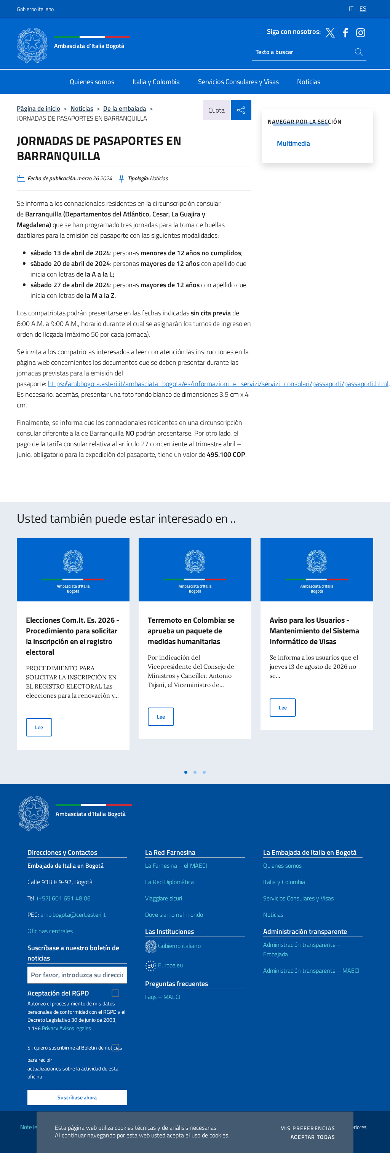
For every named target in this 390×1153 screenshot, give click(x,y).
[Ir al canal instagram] (358, 32)
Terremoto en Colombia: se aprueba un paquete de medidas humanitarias (191, 630)
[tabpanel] (73, 651)
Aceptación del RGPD (58, 993)
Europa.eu (170, 965)
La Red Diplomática (169, 881)
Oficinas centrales (50, 930)
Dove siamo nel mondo (174, 914)
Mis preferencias (307, 1128)
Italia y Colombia (284, 881)
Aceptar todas (313, 1137)
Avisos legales (75, 1028)
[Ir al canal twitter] (328, 32)
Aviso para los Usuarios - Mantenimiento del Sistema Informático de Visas (314, 630)
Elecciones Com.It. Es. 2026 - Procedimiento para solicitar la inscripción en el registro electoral (72, 636)
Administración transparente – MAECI (311, 970)
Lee (43, 727)
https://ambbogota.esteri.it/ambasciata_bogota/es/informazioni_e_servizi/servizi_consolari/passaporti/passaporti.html (218, 384)
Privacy (50, 1028)
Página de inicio (38, 108)
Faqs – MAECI (163, 996)
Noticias (81, 108)
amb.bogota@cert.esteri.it (73, 914)
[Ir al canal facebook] (343, 32)
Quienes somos (282, 865)
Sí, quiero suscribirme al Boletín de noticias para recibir (74, 1048)
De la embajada (124, 108)
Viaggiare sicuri (163, 898)
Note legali (32, 1127)
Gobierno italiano (35, 9)
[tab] (185, 772)
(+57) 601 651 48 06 (64, 898)
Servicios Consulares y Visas (298, 898)
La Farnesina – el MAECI (176, 865)
